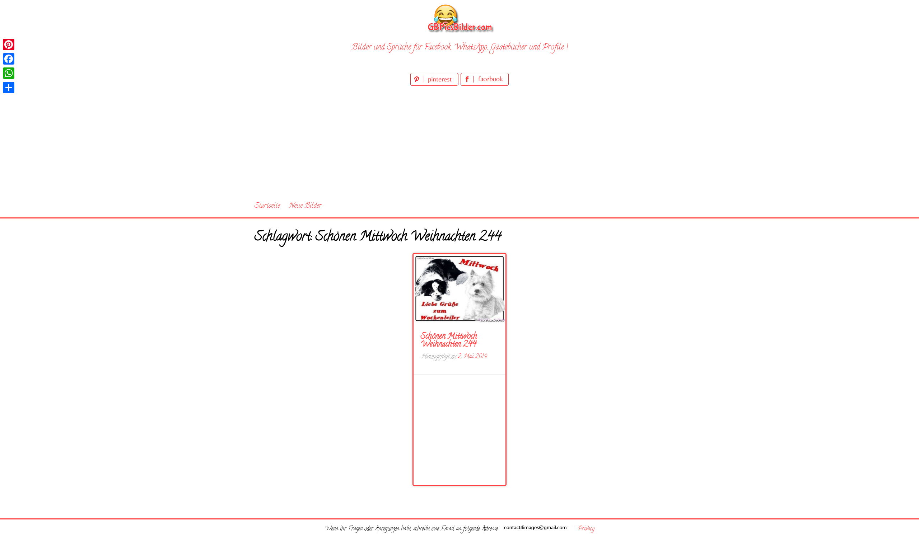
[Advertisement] (459, 141)
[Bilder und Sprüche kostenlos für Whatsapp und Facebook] (459, 18)
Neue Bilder (305, 206)
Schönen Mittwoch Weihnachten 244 (449, 341)
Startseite (267, 206)
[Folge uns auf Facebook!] (485, 84)
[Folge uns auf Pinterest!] (435, 84)
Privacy (586, 529)
